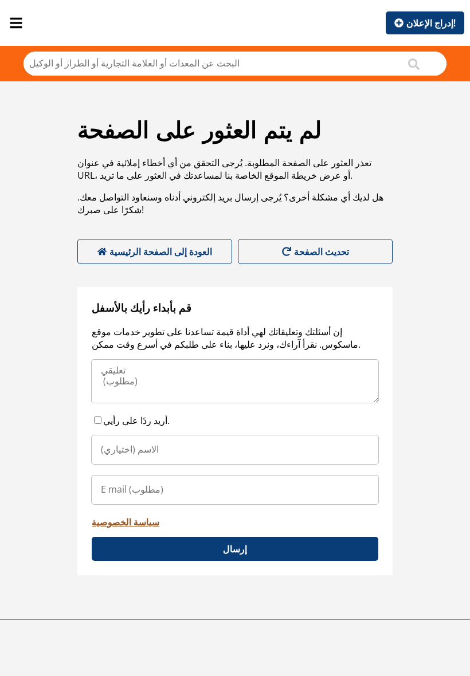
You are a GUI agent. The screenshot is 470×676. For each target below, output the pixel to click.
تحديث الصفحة (321, 251)
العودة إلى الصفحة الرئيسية (160, 251)
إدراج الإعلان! (431, 23)
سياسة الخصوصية (125, 522)
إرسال (235, 549)
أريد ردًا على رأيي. (136, 420)
